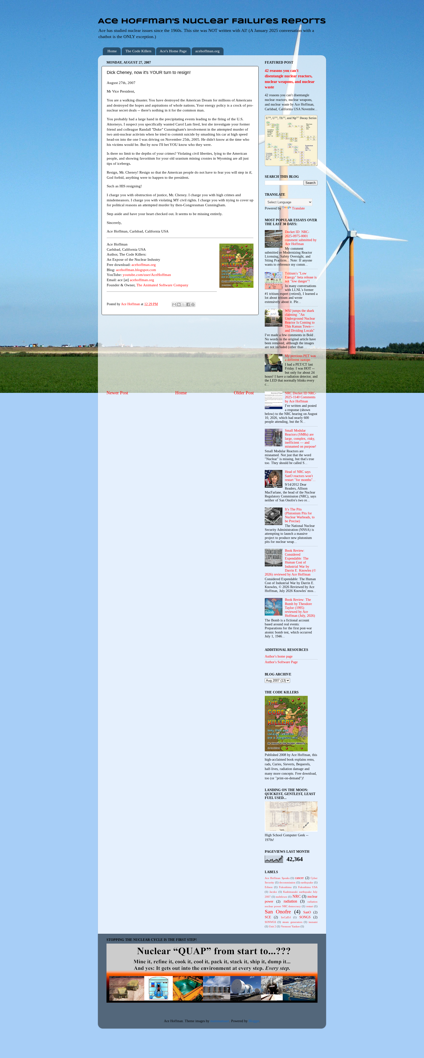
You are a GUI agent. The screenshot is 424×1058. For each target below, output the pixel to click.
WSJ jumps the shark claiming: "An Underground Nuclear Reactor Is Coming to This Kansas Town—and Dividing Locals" (300, 320)
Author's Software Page (281, 662)
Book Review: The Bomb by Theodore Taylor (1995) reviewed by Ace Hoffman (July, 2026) (300, 608)
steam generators (292, 922)
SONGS (305, 917)
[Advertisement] (180, 352)
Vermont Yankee (290, 926)
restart (309, 906)
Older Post (244, 392)
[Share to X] (183, 304)
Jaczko (273, 891)
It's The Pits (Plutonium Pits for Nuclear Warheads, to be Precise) (300, 515)
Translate (298, 208)
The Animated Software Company (162, 285)
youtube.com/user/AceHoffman (147, 275)
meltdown (281, 896)
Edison (269, 887)
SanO (307, 912)
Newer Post (117, 392)
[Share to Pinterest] (192, 304)
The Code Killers (138, 51)
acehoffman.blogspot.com (136, 270)
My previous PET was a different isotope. (300, 358)
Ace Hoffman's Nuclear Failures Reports (212, 21)
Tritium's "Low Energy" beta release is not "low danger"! (301, 277)
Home (112, 51)
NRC (296, 896)
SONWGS (270, 922)
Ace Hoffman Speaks (277, 878)
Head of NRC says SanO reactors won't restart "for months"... (300, 475)
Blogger (254, 1021)
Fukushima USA (308, 887)
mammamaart (219, 1021)
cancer (299, 878)
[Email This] (174, 304)
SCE (268, 917)
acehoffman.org (207, 51)
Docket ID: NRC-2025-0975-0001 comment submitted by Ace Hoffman (301, 238)
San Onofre (278, 912)
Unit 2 (272, 926)
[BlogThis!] (178, 304)
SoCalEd (286, 917)
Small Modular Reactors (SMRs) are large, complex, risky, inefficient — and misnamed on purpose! (300, 438)
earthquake (307, 882)
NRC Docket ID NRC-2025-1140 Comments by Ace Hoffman (300, 397)
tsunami (313, 922)
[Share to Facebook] (188, 304)
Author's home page (278, 656)
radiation (290, 901)
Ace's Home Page (173, 51)
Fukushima (285, 887)
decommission (287, 882)
